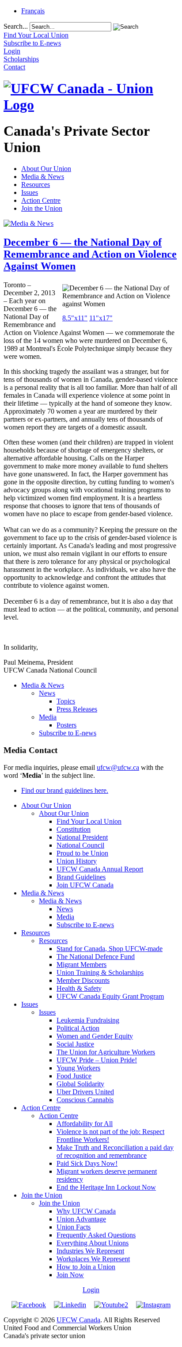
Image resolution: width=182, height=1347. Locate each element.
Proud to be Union (82, 853)
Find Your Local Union (89, 821)
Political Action (78, 1028)
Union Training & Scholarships (100, 972)
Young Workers (78, 1068)
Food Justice (74, 1076)
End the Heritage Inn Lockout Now (106, 1187)
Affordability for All (85, 1123)
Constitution (74, 829)
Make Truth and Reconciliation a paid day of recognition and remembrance (115, 1151)
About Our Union (46, 168)
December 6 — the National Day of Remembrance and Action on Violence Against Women (90, 254)
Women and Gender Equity (95, 1036)
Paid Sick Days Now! (87, 1163)
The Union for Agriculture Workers (106, 1052)
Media (48, 717)
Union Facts (74, 1227)
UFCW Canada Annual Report (100, 869)
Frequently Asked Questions (96, 1235)
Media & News (42, 176)
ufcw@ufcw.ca (118, 767)
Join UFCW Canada (85, 885)
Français (33, 11)
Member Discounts (83, 980)
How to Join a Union (86, 1267)
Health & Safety (79, 988)
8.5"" (74, 318)
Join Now (70, 1275)
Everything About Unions (93, 1243)
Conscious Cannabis (85, 1099)
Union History (77, 861)
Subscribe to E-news (67, 733)
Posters (66, 725)
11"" (101, 318)
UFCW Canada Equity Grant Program (110, 996)
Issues (29, 192)
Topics (66, 701)
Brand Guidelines (81, 877)
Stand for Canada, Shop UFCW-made (110, 948)
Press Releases (77, 709)
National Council (80, 845)
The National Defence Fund (96, 956)
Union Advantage (81, 1219)
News (47, 693)
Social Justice (75, 1044)
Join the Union (41, 208)
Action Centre (41, 200)
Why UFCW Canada (86, 1211)
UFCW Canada (78, 1320)
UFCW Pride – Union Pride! (97, 1060)
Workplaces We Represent (93, 1259)
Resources (35, 184)
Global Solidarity (80, 1084)
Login (91, 1290)
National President (82, 837)
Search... (16, 26)
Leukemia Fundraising (88, 1020)
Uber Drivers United (85, 1092)
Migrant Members (81, 964)
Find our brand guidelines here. (64, 790)
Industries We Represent (90, 1251)
